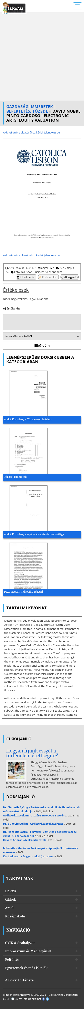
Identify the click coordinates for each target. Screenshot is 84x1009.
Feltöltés (12, 959)
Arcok (9, 908)
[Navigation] (77, 5)
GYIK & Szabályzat (20, 943)
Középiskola (15, 916)
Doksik (10, 891)
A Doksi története (19, 980)
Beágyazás (71, 277)
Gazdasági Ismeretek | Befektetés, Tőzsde (31, 109)
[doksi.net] (14, 8)
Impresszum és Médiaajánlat (28, 951)
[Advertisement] (42, 56)
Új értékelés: (11, 308)
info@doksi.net (32, 999)
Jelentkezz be (27, 277)
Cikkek (10, 899)
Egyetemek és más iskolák (26, 968)
